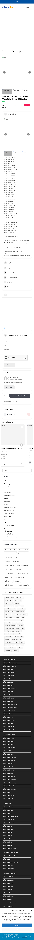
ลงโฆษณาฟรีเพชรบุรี (8, 868)
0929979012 (9, 457)
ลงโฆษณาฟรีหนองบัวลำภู (9, 779)
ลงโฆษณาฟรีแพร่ (7, 889)
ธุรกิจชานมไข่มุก (9, 565)
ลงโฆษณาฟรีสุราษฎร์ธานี (9, 848)
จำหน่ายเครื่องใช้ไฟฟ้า (10, 625)
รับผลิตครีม (18, 569)
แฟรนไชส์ (16, 561)
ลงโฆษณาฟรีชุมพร (8, 810)
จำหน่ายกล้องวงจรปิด (10, 550)
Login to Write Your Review (20, 396)
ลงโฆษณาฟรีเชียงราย (8, 880)
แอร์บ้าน (20, 648)
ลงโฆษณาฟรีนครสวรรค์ (9, 679)
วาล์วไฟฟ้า (10, 282)
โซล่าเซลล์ (15, 650)
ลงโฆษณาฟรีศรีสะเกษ (8, 770)
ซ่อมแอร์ (18, 628)
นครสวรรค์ (17, 634)
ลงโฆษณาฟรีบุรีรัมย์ (8, 754)
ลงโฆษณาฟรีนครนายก (9, 672)
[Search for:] (31, 7)
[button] (31, 910)
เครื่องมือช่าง (8, 581)
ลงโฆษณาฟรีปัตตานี (8, 823)
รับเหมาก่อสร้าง (9, 558)
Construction (19, 558)
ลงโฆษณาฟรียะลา (7, 835)
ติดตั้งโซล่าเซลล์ (8, 634)
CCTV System (18, 600)
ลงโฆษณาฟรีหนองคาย (9, 776)
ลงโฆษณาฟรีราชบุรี (8, 865)
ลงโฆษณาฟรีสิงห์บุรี (8, 717)
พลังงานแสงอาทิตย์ (19, 636)
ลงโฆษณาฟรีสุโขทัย (8, 723)
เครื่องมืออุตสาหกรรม (10, 585)
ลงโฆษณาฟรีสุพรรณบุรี (9, 720)
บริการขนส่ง (20, 554)
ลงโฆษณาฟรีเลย (7, 792)
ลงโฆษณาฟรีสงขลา (8, 842)
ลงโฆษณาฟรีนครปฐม (8, 676)
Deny (17, 930)
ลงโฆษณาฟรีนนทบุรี (8, 682)
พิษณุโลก (7, 639)
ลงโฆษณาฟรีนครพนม (8, 744)
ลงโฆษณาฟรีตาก (7, 859)
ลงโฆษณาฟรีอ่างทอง (8, 726)
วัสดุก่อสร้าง (16, 642)
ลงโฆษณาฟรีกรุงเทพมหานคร (10, 663)
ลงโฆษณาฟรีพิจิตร (8, 691)
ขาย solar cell (9, 606)
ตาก (23, 628)
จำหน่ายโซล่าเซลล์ (9, 628)
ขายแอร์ (25, 614)
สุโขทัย (22, 642)
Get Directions (9, 328)
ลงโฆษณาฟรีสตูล (7, 845)
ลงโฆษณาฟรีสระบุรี (8, 714)
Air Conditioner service (11, 597)
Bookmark (13, 51)
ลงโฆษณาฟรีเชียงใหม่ (8, 877)
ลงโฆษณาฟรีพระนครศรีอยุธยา (11, 688)
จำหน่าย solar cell (19, 617)
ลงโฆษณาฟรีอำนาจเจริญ (9, 783)
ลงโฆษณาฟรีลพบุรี (8, 701)
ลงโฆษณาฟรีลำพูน (8, 886)
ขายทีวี (13, 609)
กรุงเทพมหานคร (8, 105)
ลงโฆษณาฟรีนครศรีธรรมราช (10, 816)
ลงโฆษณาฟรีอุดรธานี (8, 786)
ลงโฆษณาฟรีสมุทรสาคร (9, 711)
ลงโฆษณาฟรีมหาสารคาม (9, 757)
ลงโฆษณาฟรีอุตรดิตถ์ (8, 896)
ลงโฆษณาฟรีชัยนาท (8, 669)
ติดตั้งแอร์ (18, 631)
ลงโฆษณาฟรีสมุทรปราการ (10, 704)
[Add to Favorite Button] (29, 427)
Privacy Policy (30, 936)
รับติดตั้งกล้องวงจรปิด (22, 573)
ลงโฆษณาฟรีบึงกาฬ (8, 751)
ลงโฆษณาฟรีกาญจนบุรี (9, 856)
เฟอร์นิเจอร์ (20, 645)
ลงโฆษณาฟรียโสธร (8, 763)
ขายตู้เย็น (7, 609)
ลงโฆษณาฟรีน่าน (7, 899)
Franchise (7, 561)
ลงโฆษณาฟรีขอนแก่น (8, 741)
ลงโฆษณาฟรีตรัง (7, 813)
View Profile (9, 387)
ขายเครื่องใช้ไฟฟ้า (20, 611)
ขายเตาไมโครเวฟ (17, 614)
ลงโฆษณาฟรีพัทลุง (8, 829)
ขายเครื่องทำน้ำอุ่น (9, 611)
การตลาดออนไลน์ (9, 554)
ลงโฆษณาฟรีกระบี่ (7, 807)
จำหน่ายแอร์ (20, 625)
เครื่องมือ (17, 581)
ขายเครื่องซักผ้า (21, 609)
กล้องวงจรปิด (8, 577)
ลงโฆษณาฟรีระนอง (8, 839)
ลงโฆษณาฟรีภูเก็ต (7, 832)
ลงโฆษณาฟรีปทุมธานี (8, 685)
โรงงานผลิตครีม (9, 573)
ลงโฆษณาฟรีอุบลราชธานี (9, 789)
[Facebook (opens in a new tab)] (17, 1)
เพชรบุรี (7, 645)
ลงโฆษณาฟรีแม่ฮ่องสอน (9, 893)
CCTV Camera (8, 600)
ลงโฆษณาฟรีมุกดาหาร (9, 760)
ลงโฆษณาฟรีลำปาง (8, 883)
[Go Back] (3, 51)
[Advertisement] (17, 29)
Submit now (9, 365)
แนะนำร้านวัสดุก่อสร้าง (10, 648)
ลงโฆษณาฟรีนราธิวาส (8, 820)
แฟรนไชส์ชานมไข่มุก (22, 565)
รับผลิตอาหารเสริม (24, 585)
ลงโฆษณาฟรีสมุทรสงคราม (10, 707)
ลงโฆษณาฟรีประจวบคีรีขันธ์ (10, 862)
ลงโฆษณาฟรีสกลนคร (8, 773)
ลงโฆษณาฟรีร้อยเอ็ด (8, 767)
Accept (17, 925)
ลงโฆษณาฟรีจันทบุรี (8, 907)
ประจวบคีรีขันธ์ (8, 636)
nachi (8, 268)
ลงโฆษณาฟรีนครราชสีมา (9, 748)
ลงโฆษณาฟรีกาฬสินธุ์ (8, 738)
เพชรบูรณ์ (13, 645)
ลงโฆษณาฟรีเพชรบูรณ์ (9, 698)
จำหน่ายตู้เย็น (20, 620)
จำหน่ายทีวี (7, 622)
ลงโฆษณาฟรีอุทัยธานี (8, 730)
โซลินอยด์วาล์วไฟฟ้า (12, 287)
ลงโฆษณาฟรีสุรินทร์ (8, 798)
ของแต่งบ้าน (16, 603)
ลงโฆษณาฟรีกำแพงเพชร (9, 666)
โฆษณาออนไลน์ (23, 550)
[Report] (20, 51)
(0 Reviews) (19, 105)
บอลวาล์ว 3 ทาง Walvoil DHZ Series (15, 448)
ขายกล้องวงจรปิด (19, 577)
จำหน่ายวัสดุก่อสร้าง (17, 622)
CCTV (21, 597)
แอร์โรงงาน (8, 650)
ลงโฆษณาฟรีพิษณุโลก (8, 695)
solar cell (8, 603)
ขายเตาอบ (7, 614)
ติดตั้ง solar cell (9, 631)
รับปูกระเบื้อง (8, 569)
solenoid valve (11, 273)
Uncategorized (11, 462)
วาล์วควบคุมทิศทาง (12, 277)
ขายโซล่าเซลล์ (8, 617)
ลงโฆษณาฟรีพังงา (7, 826)
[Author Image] (28, 445)
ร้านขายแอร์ (8, 642)
